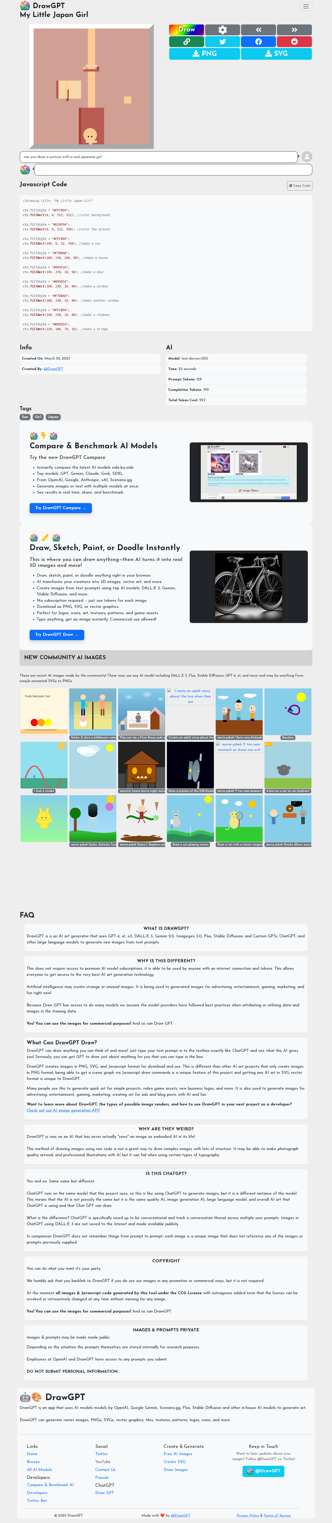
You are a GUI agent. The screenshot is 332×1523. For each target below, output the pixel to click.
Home (32, 1454)
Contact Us (105, 1470)
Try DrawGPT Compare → (60, 508)
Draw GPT (104, 1493)
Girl (38, 417)
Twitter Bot (37, 1501)
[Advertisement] (240, 92)
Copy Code (301, 186)
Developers (37, 1493)
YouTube (103, 1462)
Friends (102, 1478)
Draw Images (176, 1470)
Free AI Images (178, 1454)
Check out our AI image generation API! (63, 1111)
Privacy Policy (248, 1516)
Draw (186, 29)
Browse (33, 1462)
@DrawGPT (53, 369)
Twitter (101, 1454)
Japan (53, 417)
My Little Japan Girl (54, 15)
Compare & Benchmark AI (50, 1485)
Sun (25, 417)
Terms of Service (277, 1516)
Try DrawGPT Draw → (57, 635)
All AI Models (39, 1470)
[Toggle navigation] (306, 6)
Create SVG (175, 1462)
